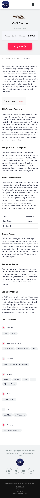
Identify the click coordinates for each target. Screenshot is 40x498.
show (21, 101)
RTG (18, 58)
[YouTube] (23, 471)
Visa (34, 349)
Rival (13, 58)
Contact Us (20, 491)
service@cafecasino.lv (12, 430)
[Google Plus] (31, 471)
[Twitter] (16, 471)
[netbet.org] (5, 4)
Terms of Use (20, 487)
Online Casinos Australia (20, 493)
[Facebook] (9, 471)
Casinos (7, 58)
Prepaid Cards (23, 349)
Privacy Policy (20, 489)
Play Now (18, 46)
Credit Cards (8, 349)
